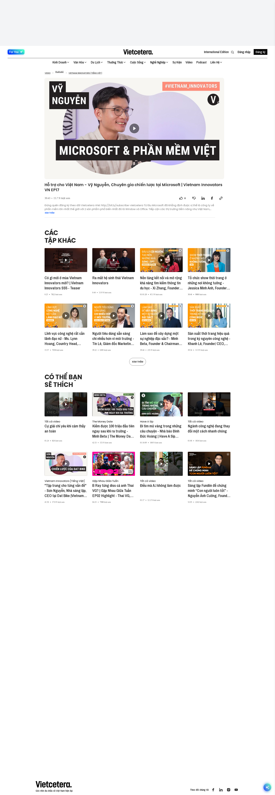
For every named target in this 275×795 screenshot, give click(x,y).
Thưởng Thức (115, 62)
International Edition (216, 52)
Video (189, 62)
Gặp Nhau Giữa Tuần (105, 481)
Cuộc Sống (136, 62)
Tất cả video (52, 421)
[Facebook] (213, 790)
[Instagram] (228, 790)
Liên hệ (214, 62)
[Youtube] (236, 790)
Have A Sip (146, 421)
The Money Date (102, 421)
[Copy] (221, 198)
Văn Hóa (79, 62)
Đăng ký (260, 52)
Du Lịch (95, 62)
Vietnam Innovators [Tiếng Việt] (65, 481)
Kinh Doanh (60, 62)
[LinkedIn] (221, 790)
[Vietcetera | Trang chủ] (138, 51)
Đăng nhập (244, 52)
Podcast (201, 62)
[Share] (203, 198)
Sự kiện (177, 62)
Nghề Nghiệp (158, 62)
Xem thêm (49, 212)
